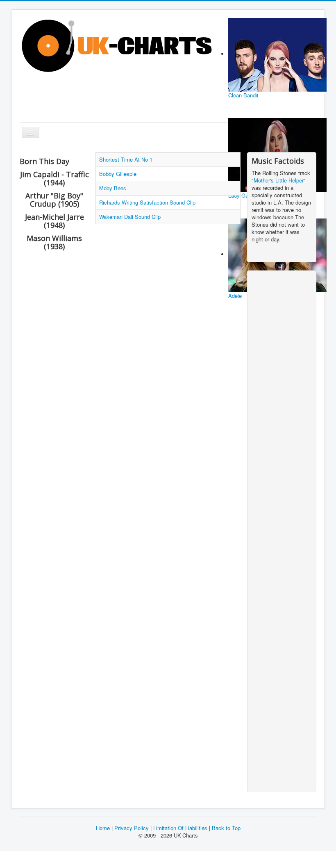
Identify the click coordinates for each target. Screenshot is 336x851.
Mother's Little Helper (279, 180)
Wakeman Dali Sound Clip (130, 217)
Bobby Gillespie (117, 174)
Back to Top (225, 828)
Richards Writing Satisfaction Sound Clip (147, 202)
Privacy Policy (131, 828)
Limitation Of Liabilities (180, 828)
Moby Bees (112, 188)
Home (103, 828)
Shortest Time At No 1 (125, 159)
